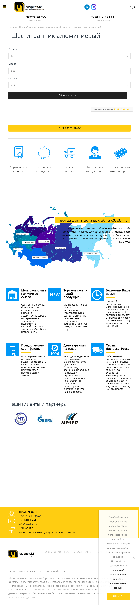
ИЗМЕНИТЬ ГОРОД (103, 20)
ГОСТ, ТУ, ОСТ (73, 552)
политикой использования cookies (118, 574)
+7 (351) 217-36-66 (30, 516)
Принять (118, 596)
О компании (53, 552)
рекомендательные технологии (51, 589)
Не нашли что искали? (69, 128)
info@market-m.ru (35, 16)
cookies (32, 578)
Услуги (89, 552)
